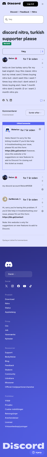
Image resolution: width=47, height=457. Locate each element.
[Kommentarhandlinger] (40, 129)
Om (6, 326)
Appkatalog (10, 312)
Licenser (9, 422)
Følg (23, 51)
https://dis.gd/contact (15, 151)
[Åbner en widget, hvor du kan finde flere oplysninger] (36, 453)
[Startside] (11, 4)
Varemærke (10, 335)
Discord (13, 12)
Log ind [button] (30, 4)
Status (8, 308)
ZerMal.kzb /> (15, 199)
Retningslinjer (11, 414)
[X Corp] (7, 100)
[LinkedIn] (11, 100)
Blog (7, 361)
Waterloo (15, 130)
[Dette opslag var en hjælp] (42, 59)
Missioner (9, 383)
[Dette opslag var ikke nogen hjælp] (42, 67)
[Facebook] (3, 100)
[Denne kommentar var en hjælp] (42, 177)
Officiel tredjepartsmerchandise (19, 387)
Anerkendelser (11, 418)
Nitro (34, 12)
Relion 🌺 (13, 58)
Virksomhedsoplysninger (16, 426)
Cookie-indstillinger (14, 409)
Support (8, 353)
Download (9, 299)
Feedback (24, 12)
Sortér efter (34, 113)
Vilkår (7, 401)
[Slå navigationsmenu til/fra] (42, 4)
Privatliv (8, 405)
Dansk (11, 274)
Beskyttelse (10, 357)
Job (6, 330)
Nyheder (9, 339)
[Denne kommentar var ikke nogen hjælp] (42, 185)
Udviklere (9, 378)
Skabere (8, 370)
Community (10, 374)
